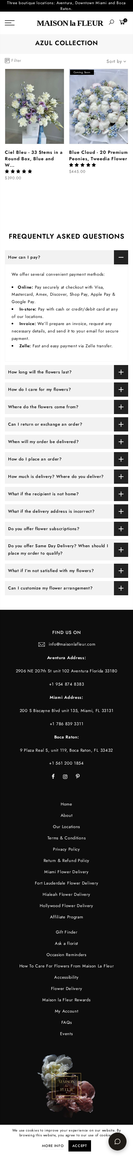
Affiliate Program (66, 917)
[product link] (34, 106)
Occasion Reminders (66, 955)
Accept (79, 1145)
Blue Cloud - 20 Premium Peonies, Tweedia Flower (98, 155)
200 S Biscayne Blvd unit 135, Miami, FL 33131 (67, 710)
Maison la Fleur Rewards (66, 1000)
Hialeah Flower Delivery (66, 894)
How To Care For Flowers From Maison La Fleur (66, 966)
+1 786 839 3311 (67, 724)
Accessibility (66, 977)
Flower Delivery (66, 988)
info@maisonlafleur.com (72, 644)
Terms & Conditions (66, 838)
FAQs (66, 1022)
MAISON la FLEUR (70, 23)
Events (66, 1034)
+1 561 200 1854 (66, 763)
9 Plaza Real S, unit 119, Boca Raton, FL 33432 (66, 750)
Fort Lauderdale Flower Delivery (66, 883)
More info (53, 1145)
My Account (66, 1011)
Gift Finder (66, 932)
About (67, 815)
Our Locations (66, 827)
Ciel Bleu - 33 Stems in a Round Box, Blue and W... (34, 158)
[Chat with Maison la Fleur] (117, 1141)
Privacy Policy (66, 849)
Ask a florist (66, 943)
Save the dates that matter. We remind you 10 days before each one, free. (66, 7)
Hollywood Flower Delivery (66, 906)
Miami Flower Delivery (66, 872)
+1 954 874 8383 (66, 684)
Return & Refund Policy (66, 860)
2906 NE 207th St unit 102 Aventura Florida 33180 (67, 671)
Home (66, 804)
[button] (19, 171)
